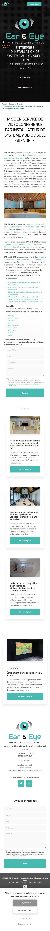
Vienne (10, 335)
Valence (10, 332)
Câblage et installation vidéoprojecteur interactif (23, 296)
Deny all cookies (25, 910)
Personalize (26, 918)
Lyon (9, 322)
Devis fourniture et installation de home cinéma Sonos (25, 301)
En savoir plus (25, 469)
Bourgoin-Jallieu (13, 318)
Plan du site (23, 882)
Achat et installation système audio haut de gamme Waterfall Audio (24, 283)
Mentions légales (13, 882)
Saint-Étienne (12, 327)
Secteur (11, 104)
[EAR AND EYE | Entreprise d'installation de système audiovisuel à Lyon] (5, 4)
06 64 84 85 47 (25, 77)
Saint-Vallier (12, 330)
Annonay (11, 315)
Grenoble (20, 104)
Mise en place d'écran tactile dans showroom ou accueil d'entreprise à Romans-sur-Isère (25, 444)
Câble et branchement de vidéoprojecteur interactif (23, 299)
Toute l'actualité (25, 696)
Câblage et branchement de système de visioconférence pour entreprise (25, 293)
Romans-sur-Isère (13, 325)
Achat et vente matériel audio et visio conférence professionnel (23, 288)
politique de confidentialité (19, 856)
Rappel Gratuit (34, 4)
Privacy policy (26, 924)
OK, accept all (26, 902)
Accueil (4, 104)
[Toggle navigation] (46, 4)
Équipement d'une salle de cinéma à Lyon (24, 673)
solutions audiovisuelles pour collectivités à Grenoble (25, 246)
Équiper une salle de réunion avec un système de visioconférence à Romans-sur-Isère (24, 516)
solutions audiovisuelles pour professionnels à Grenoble (25, 225)
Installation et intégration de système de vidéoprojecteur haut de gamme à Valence (23, 587)
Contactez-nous (25, 87)
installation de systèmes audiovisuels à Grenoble (25, 156)
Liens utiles (32, 882)
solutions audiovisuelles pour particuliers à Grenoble (25, 258)
